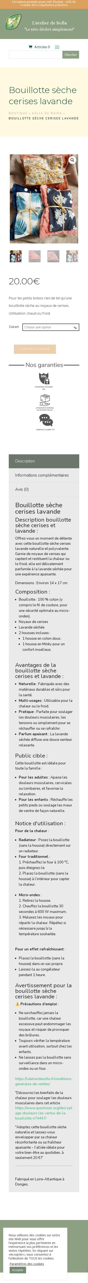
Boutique (18, 113)
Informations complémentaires (42, 475)
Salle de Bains (47, 113)
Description (25, 461)
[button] (72, 160)
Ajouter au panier (35, 349)
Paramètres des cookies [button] (27, 1264)
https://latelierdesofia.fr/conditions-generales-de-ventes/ (44, 1081)
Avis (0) (22, 489)
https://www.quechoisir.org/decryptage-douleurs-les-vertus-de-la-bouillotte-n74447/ (43, 1113)
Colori (14, 326)
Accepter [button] (17, 1270)
